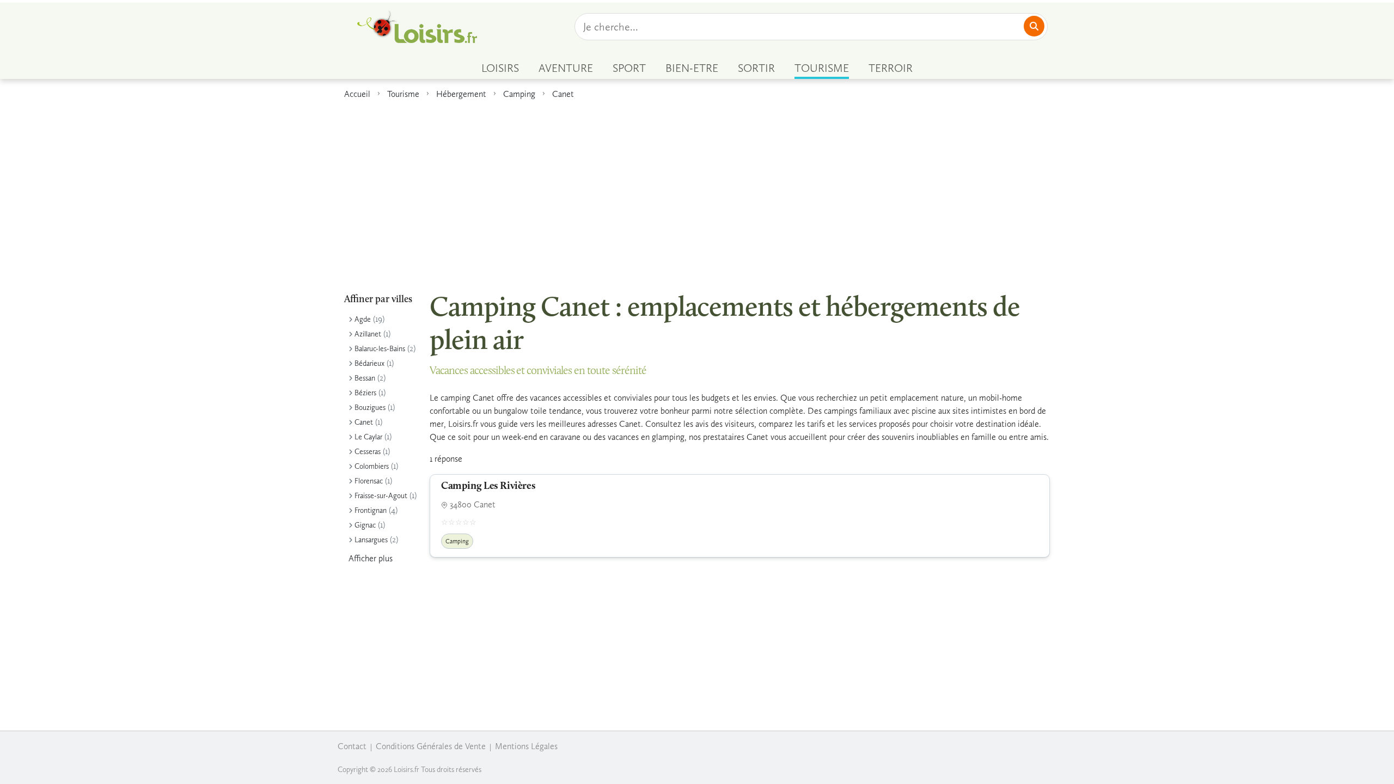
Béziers (365, 392)
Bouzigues (370, 407)
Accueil (357, 94)
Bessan (364, 378)
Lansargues (371, 539)
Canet (563, 94)
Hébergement (461, 94)
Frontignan (370, 510)
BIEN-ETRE (691, 68)
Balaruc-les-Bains (379, 348)
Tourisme (403, 94)
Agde (362, 319)
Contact (352, 746)
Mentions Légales (526, 746)
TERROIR (891, 68)
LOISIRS (500, 68)
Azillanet (367, 334)
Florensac (368, 481)
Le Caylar (368, 437)
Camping (519, 94)
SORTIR (756, 68)
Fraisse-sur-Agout (380, 495)
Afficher (370, 558)
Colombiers (371, 466)
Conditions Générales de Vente (431, 746)
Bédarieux (369, 363)
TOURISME (821, 68)
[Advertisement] (697, 190)
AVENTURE (566, 68)
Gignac (365, 525)
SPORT (629, 68)
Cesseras (367, 451)
